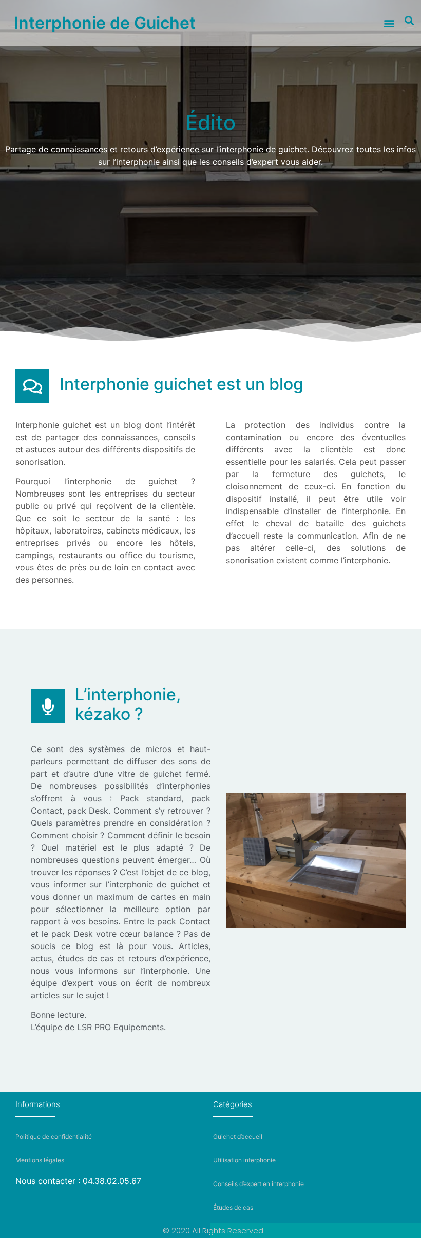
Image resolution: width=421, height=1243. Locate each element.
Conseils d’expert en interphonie (258, 1184)
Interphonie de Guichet (105, 23)
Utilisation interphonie (244, 1160)
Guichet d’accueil (237, 1136)
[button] (388, 23)
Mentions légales (39, 1160)
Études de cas (233, 1207)
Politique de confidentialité (53, 1136)
